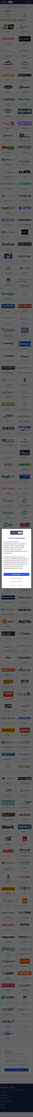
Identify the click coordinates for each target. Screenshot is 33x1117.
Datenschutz (13, 585)
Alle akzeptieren (16, 574)
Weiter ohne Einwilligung (16, 578)
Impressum (20, 585)
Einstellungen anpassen (16, 581)
